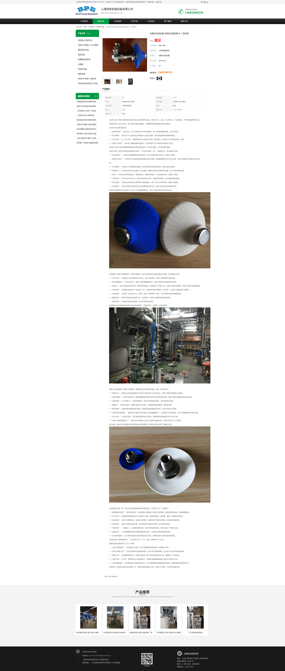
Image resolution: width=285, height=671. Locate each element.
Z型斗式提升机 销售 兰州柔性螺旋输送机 (87, 138)
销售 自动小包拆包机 (168, 632)
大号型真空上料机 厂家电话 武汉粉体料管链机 (87, 111)
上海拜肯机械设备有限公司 (91, 659)
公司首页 (84, 21)
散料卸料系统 (83, 50)
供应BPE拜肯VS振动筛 (87, 79)
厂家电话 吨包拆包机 (195, 632)
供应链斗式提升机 (85, 40)
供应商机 (100, 21)
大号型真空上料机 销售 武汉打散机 (115, 632)
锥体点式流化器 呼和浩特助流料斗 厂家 (87, 106)
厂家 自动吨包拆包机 (142, 632)
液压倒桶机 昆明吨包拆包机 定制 (87, 129)
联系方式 (184, 21)
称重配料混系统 (84, 59)
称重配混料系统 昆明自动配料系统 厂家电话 (87, 102)
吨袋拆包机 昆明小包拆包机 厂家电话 (89, 632)
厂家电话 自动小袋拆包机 (85, 115)
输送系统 (81, 55)
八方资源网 (94, 663)
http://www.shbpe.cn (111, 576)
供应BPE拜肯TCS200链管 (88, 45)
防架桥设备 (100, 27)
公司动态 (151, 21)
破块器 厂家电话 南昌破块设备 (87, 143)
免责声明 (102, 663)
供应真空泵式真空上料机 (88, 83)
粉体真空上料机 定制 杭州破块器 (87, 134)
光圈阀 (80, 64)
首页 (85, 27)
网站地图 (117, 663)
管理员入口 (109, 663)
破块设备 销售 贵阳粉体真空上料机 (87, 120)
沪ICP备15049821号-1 (104, 656)
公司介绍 (134, 21)
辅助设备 (81, 74)
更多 (96, 96)
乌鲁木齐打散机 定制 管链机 (86, 124)
